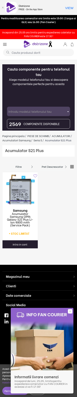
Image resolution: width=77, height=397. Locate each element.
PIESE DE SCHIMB (38, 136)
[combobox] (38, 111)
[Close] (3, 7)
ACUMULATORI (61, 136)
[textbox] (38, 111)
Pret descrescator (52, 166)
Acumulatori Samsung (16, 140)
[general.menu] (5, 44)
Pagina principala (13, 136)
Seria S (37, 140)
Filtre (19, 166)
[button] (65, 44)
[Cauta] (6, 52)
